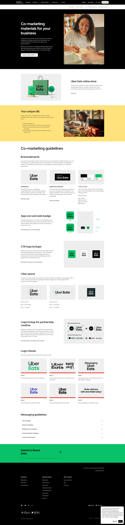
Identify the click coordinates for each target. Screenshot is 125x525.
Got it (120, 521)
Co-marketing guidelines (91, 7)
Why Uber (28, 2)
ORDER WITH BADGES (56, 186)
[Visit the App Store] (35, 512)
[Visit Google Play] (25, 512)
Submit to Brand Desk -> (29, 55)
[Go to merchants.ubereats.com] (19, 2)
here (117, 517)
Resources (54, 2)
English (92, 505)
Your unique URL (80, 7)
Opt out (115, 521)
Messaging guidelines (104, 7)
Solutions (35, 2)
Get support (91, 2)
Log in (98, 2)
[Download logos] (34, 177)
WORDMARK (25, 186)
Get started (105, 2)
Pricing (63, 2)
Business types (44, 2)
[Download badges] (62, 177)
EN (85, 2)
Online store (71, 7)
